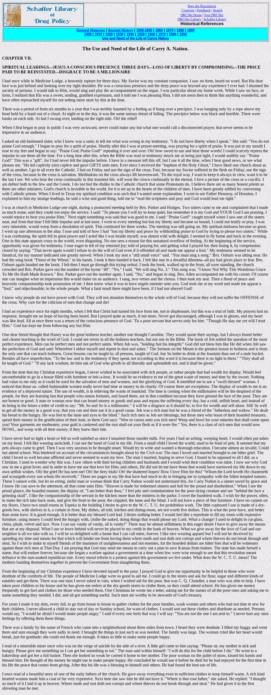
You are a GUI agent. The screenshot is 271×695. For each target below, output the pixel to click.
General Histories (90, 30)
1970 (161, 34)
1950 (140, 34)
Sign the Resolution (202, 6)
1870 (169, 30)
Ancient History (120, 30)
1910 (98, 34)
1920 (109, 34)
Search (218, 10)
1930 (119, 34)
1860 (159, 30)
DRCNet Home (191, 15)
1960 (151, 34)
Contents (188, 10)
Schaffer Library (215, 19)
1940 (130, 34)
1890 (191, 30)
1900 (88, 34)
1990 (183, 34)
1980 (172, 34)
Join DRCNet (213, 15)
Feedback (204, 10)
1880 (180, 30)
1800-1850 (144, 30)
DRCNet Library (189, 19)
